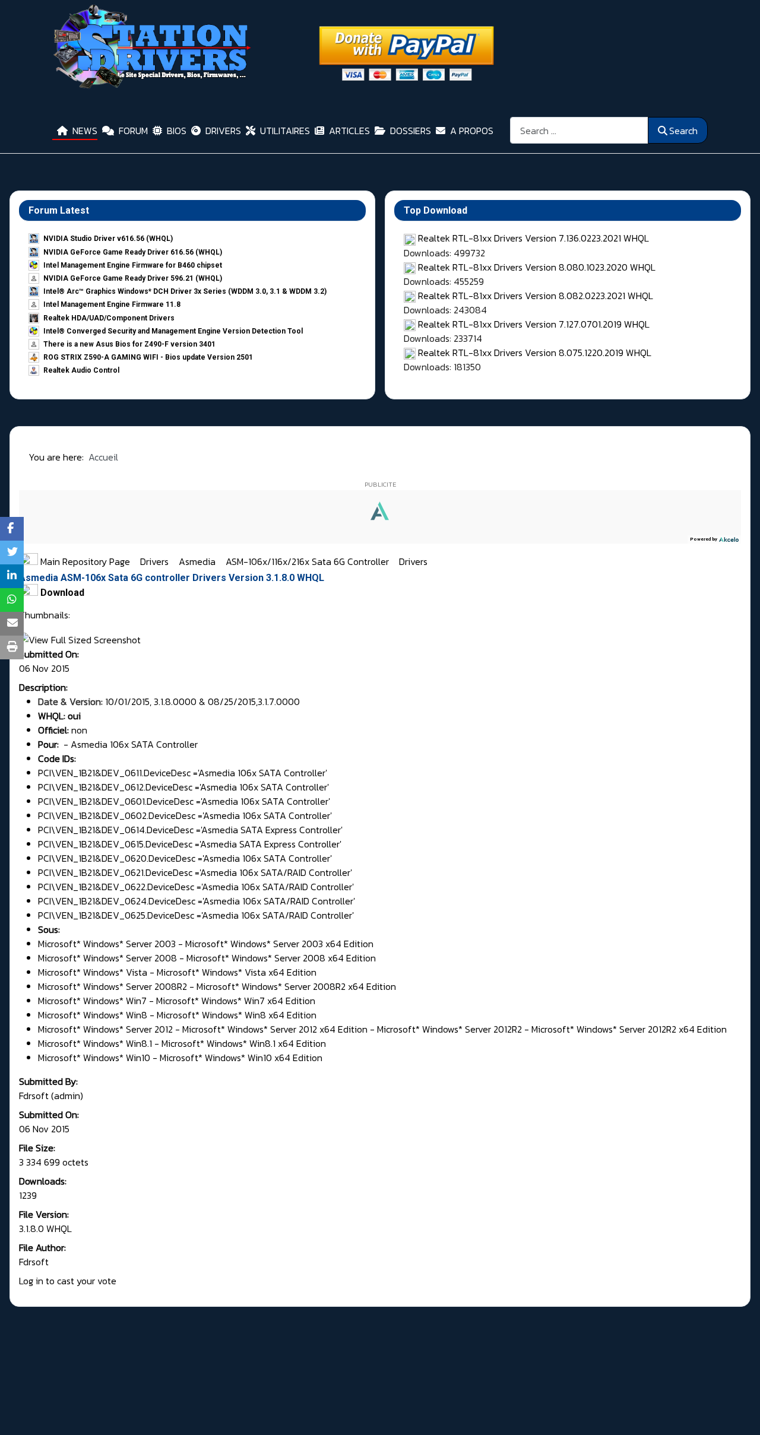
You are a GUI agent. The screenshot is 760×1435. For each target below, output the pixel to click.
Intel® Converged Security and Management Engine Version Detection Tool (173, 331)
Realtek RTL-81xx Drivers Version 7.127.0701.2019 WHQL (534, 324)
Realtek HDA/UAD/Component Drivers (109, 318)
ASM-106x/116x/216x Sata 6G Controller (308, 561)
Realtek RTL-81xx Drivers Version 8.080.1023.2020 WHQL (537, 267)
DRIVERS (223, 130)
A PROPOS (471, 130)
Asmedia (198, 561)
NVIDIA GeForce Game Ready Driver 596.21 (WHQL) (132, 278)
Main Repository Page (84, 561)
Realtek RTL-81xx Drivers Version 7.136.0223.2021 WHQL (533, 238)
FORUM (133, 130)
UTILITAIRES (285, 130)
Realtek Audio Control (81, 370)
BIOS (176, 130)
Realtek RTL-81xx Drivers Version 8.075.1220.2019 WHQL (534, 352)
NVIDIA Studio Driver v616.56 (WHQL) (108, 238)
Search (683, 130)
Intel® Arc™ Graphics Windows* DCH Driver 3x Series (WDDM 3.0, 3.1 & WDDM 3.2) (185, 291)
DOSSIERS (410, 130)
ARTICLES (349, 130)
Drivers (155, 561)
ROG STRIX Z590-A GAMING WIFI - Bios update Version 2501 (148, 357)
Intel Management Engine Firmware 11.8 (111, 304)
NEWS (84, 130)
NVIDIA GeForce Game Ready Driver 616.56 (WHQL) (132, 252)
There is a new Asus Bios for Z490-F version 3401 (129, 344)
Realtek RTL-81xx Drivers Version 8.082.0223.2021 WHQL (535, 295)
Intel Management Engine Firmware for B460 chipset (132, 265)
